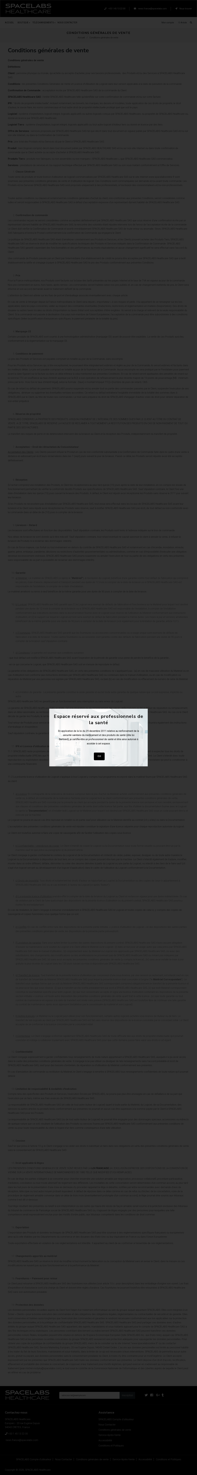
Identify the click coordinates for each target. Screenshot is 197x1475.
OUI (99, 756)
